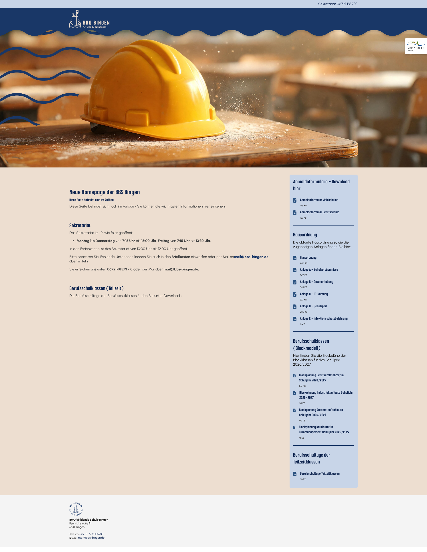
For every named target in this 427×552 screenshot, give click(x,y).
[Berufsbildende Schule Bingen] (89, 18)
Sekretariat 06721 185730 (338, 4)
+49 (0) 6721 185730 (91, 534)
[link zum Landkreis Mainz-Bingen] (416, 46)
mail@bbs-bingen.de (91, 537)
